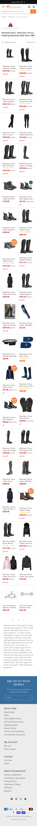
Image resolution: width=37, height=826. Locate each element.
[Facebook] (11, 799)
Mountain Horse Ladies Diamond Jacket (25, 542)
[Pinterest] (25, 799)
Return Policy (10, 728)
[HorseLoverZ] (14, 6)
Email (6, 763)
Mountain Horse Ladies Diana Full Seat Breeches (26, 134)
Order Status (10, 749)
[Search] (33, 11)
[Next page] (24, 619)
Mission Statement (12, 774)
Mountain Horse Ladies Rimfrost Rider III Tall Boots (26, 259)
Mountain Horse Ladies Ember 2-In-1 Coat (10, 508)
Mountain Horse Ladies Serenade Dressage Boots (25, 67)
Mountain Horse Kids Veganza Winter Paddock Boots (9, 418)
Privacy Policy (10, 781)
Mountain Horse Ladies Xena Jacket (26, 575)
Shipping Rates (11, 725)
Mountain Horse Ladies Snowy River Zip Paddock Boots (26, 509)
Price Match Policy (12, 718)
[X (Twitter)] (20, 799)
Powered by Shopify (25, 816)
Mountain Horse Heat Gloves (25, 417)
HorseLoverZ (14, 816)
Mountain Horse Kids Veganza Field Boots (26, 449)
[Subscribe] (30, 697)
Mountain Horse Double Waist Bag (9, 355)
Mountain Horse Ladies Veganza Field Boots (9, 100)
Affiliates (8, 787)
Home (4, 17)
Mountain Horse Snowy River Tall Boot (25, 100)
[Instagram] (16, 799)
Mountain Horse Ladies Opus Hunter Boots (9, 480)
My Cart (7, 746)
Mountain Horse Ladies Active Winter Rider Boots (25, 229)
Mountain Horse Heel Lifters (25, 355)
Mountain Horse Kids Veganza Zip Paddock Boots (25, 198)
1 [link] (12, 620)
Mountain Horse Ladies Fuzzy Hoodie (9, 386)
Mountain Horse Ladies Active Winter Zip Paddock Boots (9, 260)
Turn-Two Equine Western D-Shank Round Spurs (9, 607)
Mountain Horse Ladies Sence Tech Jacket (10, 575)
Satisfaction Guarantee (14, 778)
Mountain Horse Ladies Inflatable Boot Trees (25, 324)
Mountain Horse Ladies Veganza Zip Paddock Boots (10, 229)
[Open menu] (3, 6)
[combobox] (18, 11)
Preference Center (12, 784)
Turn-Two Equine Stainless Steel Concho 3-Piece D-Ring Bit (26, 607)
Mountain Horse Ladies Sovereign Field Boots (9, 67)
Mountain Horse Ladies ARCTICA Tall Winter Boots (26, 480)
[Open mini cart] (33, 6)
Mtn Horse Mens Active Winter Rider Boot (9, 542)
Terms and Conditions (14, 731)
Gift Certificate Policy (14, 722)
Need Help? (9, 712)
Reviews (8, 791)
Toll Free (8, 760)
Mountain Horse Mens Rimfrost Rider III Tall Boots (10, 165)
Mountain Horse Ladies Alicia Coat (9, 293)
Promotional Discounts (14, 734)
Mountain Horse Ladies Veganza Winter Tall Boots (26, 293)
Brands (11, 17)
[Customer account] (29, 6)
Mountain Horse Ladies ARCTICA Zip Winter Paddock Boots (9, 198)
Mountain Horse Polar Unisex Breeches (9, 134)
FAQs (6, 715)
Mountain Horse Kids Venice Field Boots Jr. (25, 385)
